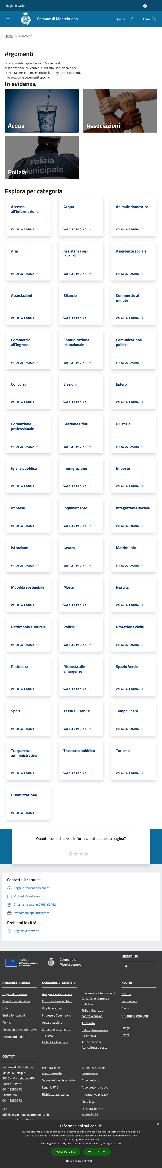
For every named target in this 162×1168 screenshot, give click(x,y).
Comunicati (129, 1001)
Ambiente (88, 1023)
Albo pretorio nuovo (95, 1087)
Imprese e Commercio (56, 1015)
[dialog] (81, 1144)
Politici (6, 1022)
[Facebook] (130, 19)
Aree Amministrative (16, 1001)
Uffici (5, 1008)
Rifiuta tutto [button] (97, 1151)
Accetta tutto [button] (66, 1151)
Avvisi (126, 1008)
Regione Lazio (15, 5)
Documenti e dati (13, 1036)
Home (9, 36)
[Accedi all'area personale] (145, 5)
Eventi (126, 1034)
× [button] (157, 1124)
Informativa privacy (95, 1094)
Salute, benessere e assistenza (95, 1033)
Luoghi (126, 1027)
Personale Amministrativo (19, 1029)
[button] (81, 1161)
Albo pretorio (90, 1080)
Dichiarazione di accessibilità (92, 1111)
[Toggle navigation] (8, 18)
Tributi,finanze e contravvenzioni (93, 1013)
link (119, 1143)
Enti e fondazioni (13, 1015)
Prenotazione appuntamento (52, 1070)
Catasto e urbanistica (56, 1029)
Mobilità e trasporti (55, 1042)
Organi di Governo (14, 994)
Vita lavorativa (52, 1008)
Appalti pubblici (52, 1022)
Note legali (89, 1101)
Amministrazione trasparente (93, 1070)
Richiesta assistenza (55, 1094)
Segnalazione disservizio (58, 1080)
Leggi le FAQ (50, 1087)
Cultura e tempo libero (57, 1001)
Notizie (126, 994)
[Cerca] (153, 19)
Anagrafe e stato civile (57, 994)
